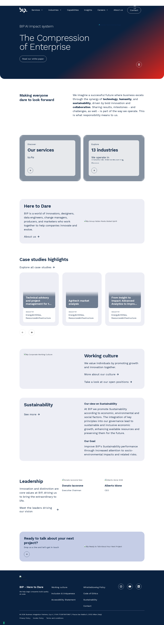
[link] (50, 158)
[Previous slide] (23, 332)
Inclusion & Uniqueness (63, 593)
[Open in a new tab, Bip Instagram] (102, 2)
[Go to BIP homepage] (23, 10)
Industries (53, 10)
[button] (139, 64)
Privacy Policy (25, 618)
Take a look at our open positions (106, 381)
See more (30, 414)
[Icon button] (27, 554)
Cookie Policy (38, 618)
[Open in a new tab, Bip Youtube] (108, 2)
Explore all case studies (35, 267)
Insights (88, 10)
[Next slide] (32, 332)
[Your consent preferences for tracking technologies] (4, 623)
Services (36, 10)
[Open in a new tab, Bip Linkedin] (115, 2)
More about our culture (99, 374)
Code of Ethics (90, 593)
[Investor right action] (128, 2)
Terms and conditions (54, 618)
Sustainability (90, 600)
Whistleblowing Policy (94, 587)
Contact (87, 606)
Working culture (59, 587)
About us (118, 10)
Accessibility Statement (63, 600)
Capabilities (73, 10)
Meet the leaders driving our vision (36, 509)
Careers (101, 10)
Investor (123, 2)
